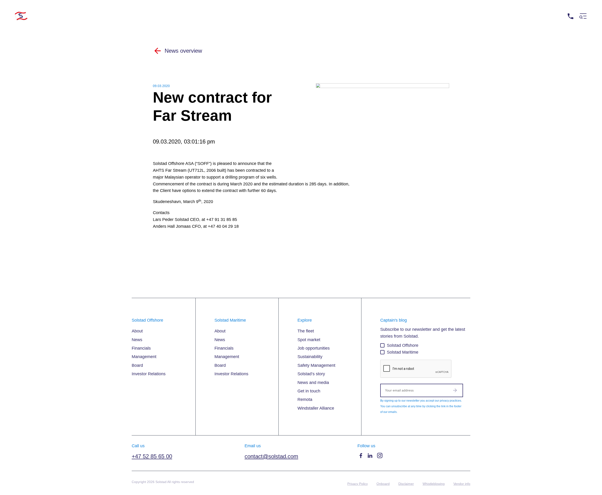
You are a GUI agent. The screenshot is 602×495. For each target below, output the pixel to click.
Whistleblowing (434, 484)
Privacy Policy (357, 484)
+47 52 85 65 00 (549, 16)
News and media (313, 382)
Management (144, 356)
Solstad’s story (311, 373)
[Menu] (583, 16)
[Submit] (455, 390)
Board (137, 365)
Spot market (308, 339)
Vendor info (461, 484)
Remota (304, 399)
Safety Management (316, 365)
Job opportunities (313, 348)
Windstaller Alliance (315, 408)
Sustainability (309, 356)
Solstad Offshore (402, 345)
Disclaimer (406, 484)
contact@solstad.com (271, 456)
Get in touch (308, 391)
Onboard (383, 484)
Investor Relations (149, 373)
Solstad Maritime (402, 352)
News (137, 339)
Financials (141, 348)
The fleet (305, 331)
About (137, 331)
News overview (183, 51)
